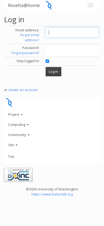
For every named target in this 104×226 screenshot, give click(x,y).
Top (11, 156)
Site (11, 144)
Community (17, 134)
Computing (17, 124)
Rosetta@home (24, 5)
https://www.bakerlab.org (52, 194)
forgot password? (25, 53)
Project (14, 114)
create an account (22, 89)
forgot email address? (29, 37)
